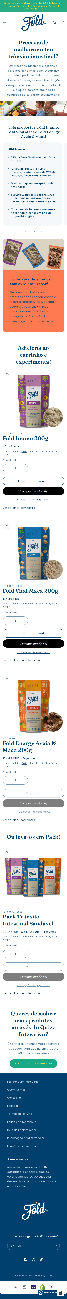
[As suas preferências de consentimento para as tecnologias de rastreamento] (60, 1292)
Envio (24, 451)
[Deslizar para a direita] (41, 231)
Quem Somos (16, 1090)
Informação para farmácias (26, 1138)
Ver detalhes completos (19, 508)
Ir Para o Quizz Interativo (33, 1063)
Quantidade (10, 460)
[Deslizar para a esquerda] (26, 231)
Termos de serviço (19, 1114)
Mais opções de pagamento (33, 499)
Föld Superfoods (26, 1276)
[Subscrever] (56, 1246)
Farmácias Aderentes (21, 1146)
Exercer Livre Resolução (23, 1082)
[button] (4, 23)
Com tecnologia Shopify (44, 1276)
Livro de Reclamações (22, 1130)
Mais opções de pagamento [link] (33, 811)
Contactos (14, 1098)
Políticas (12, 1106)
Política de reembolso (22, 1122)
